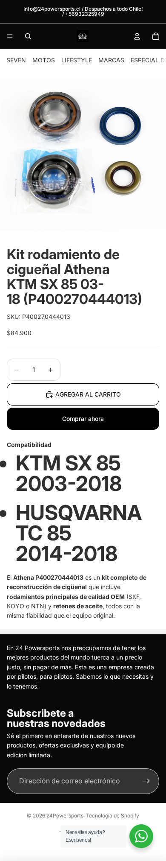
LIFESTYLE (76, 60)
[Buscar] (28, 36)
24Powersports (64, 815)
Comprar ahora (83, 418)
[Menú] (10, 36)
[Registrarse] (146, 781)
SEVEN (16, 60)
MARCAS (111, 60)
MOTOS (43, 60)
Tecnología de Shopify (112, 815)
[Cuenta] (137, 36)
